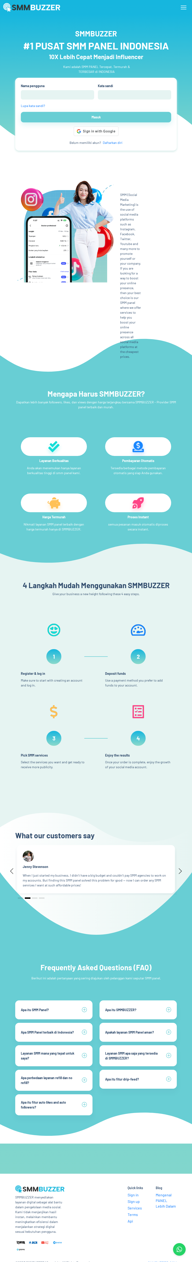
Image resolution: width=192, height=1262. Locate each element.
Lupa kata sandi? (33, 106)
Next (178, 871)
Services (135, 1208)
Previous (14, 871)
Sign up (134, 1201)
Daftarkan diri (112, 143)
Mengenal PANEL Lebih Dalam (166, 1200)
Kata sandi (105, 86)
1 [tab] (20, 898)
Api (130, 1221)
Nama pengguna (32, 86)
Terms (133, 1214)
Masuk (96, 117)
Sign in (133, 1195)
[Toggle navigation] (183, 8)
